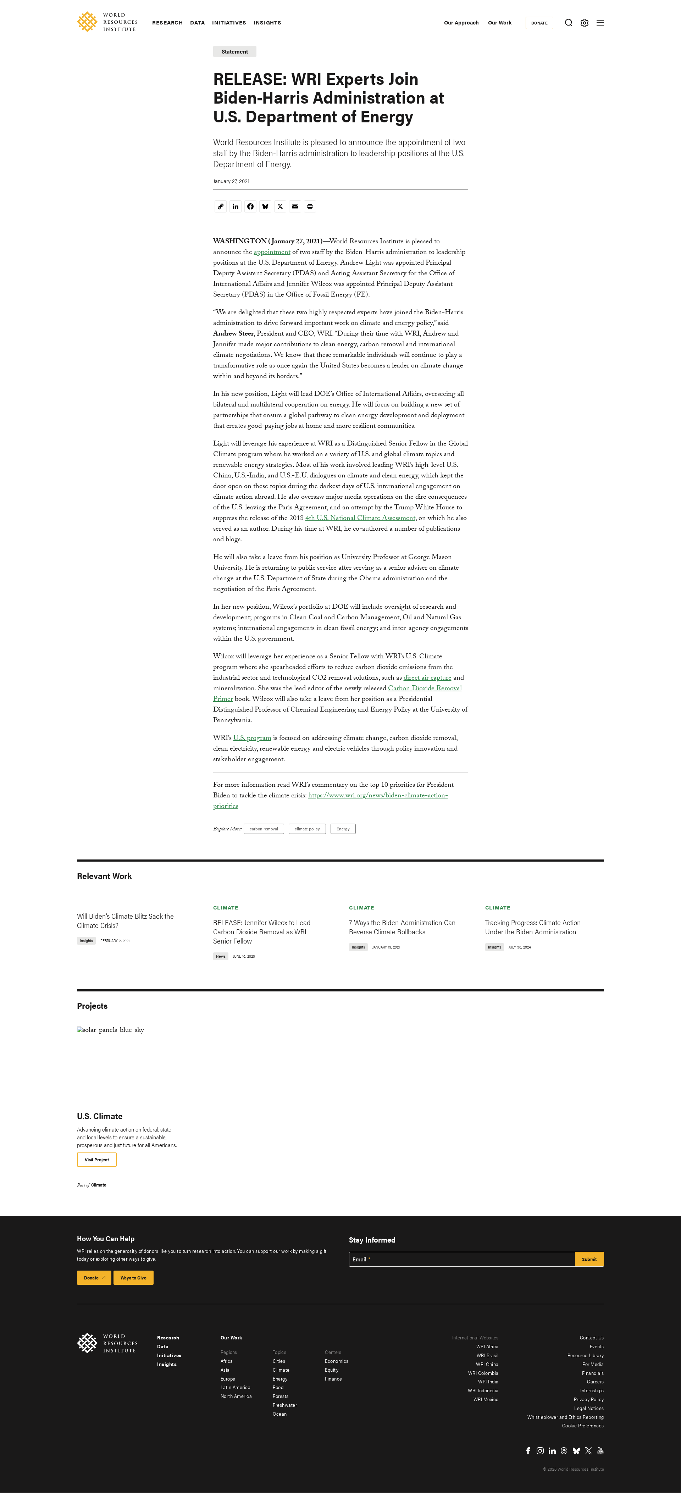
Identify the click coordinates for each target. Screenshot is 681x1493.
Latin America (236, 1386)
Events (597, 1346)
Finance (333, 1378)
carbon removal (264, 828)
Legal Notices (589, 1407)
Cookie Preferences (583, 1425)
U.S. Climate (100, 1116)
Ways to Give (133, 1277)
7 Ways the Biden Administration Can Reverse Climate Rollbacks (402, 926)
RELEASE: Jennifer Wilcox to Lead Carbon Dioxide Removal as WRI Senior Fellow (262, 931)
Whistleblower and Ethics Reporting (565, 1416)
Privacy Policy (589, 1399)
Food (278, 1386)
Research (167, 22)
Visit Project (97, 1159)
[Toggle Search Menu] (568, 23)
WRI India (488, 1381)
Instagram (540, 1450)
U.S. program (252, 739)
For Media (593, 1363)
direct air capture (428, 679)
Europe (228, 1378)
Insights (268, 22)
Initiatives (229, 22)
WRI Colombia (483, 1372)
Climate (225, 907)
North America (236, 1395)
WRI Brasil (488, 1355)
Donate (539, 23)
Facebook (528, 1450)
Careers (595, 1381)
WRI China (487, 1363)
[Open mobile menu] (600, 23)
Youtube (600, 1450)
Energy (343, 828)
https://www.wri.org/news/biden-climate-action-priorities (330, 801)
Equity (331, 1369)
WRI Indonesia (483, 1390)
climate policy (307, 828)
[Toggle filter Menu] (584, 23)
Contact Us (592, 1337)
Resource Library (586, 1355)
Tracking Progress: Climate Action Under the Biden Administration (533, 926)
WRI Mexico (486, 1399)
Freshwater (285, 1404)
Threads (564, 1450)
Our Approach (461, 22)
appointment (272, 253)
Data (197, 22)
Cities (279, 1360)
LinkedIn (552, 1450)
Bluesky (576, 1450)
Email (360, 1259)
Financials (593, 1372)
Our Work (499, 22)
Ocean (280, 1413)
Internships (592, 1390)
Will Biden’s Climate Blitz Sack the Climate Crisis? (125, 920)
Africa (227, 1360)
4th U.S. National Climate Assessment (360, 519)
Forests (281, 1395)
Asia (225, 1369)
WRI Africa (487, 1346)
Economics (337, 1360)
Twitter (588, 1450)
